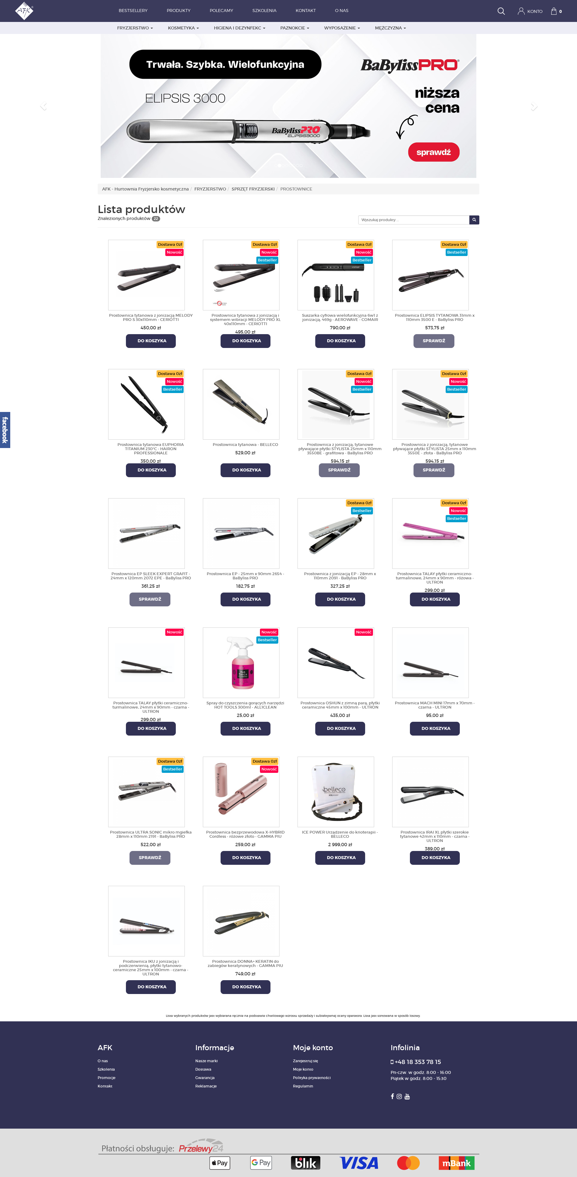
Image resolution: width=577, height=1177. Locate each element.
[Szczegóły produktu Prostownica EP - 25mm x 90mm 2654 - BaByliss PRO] (241, 532)
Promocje (106, 1077)
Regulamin (303, 1086)
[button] (43, 106)
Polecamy (221, 11)
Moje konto (303, 1069)
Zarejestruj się (305, 1061)
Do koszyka (150, 341)
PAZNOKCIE (293, 28)
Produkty (179, 11)
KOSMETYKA (182, 28)
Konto (534, 12)
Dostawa (203, 1069)
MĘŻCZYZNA (389, 28)
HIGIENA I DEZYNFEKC (238, 28)
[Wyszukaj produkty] (501, 12)
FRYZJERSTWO (133, 28)
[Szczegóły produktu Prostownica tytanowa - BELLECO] (241, 403)
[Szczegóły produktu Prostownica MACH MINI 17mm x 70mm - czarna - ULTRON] (430, 661)
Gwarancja (205, 1077)
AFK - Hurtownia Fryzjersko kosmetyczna (145, 189)
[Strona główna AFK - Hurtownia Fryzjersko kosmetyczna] (24, 11)
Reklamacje (206, 1086)
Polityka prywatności (312, 1077)
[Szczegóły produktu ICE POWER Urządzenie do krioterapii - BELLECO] (336, 791)
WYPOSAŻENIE (340, 28)
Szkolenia (264, 11)
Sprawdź (434, 341)
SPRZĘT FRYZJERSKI (253, 189)
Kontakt (306, 11)
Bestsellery (133, 11)
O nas (342, 11)
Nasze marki (206, 1061)
